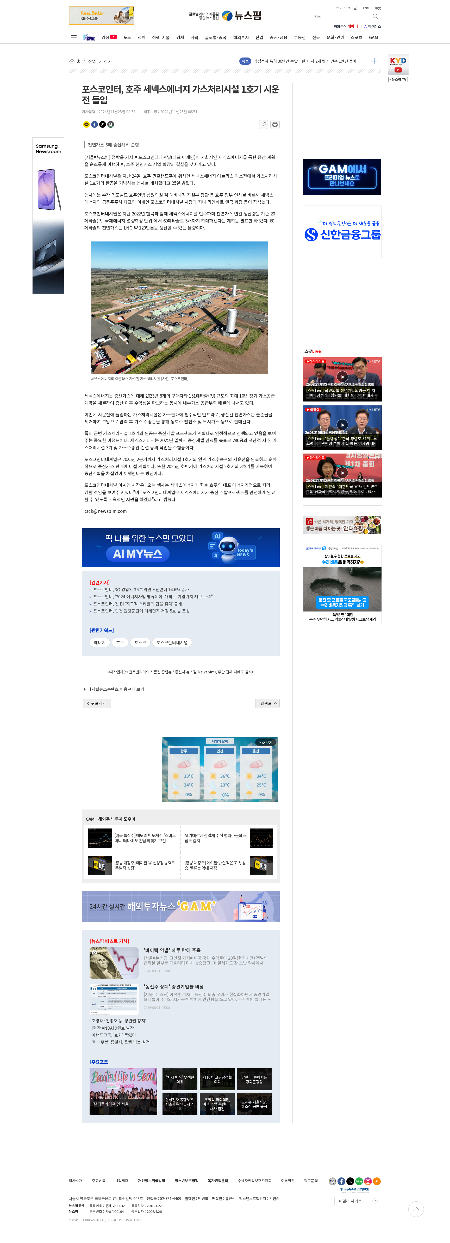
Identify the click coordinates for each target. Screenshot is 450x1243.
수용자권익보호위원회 (255, 1180)
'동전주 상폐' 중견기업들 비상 (174, 987)
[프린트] (275, 124)
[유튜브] (332, 1181)
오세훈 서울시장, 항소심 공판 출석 (254, 1104)
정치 (142, 37)
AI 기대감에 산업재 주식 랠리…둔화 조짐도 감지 (216, 838)
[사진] (114, 962)
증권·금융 (279, 37)
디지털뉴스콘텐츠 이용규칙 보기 (116, 689)
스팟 (312, 351)
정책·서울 (161, 37)
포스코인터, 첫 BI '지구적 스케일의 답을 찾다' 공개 (137, 604)
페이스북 (94, 124)
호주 (120, 642)
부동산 (300, 37)
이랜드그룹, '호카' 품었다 (114, 1035)
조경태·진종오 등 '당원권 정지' (119, 1020)
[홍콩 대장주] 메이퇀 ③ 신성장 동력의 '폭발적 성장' (144, 865)
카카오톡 (86, 124)
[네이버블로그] (359, 1181)
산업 (259, 37)
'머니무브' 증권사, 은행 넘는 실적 (121, 1042)
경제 (180, 37)
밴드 (110, 124)
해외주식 (346, 26)
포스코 (140, 642)
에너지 (100, 642)
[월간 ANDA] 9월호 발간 (113, 1028)
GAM (373, 37)
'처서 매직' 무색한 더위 (180, 1079)
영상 (105, 37)
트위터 (102, 124)
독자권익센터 (218, 1180)
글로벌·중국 (216, 37)
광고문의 (311, 1180)
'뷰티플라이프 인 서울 (111, 1103)
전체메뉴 (74, 37)
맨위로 (266, 703)
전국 (316, 37)
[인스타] (368, 1181)
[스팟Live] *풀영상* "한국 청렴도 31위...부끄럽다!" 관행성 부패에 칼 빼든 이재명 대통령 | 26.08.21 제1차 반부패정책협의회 (342, 440)
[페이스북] (341, 1181)
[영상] (342, 378)
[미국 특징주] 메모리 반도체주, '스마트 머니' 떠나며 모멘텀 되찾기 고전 (145, 838)
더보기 (374, 61)
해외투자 (241, 37)
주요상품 (98, 1180)
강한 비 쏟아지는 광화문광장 (254, 1079)
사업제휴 (121, 1180)
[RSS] (377, 1181)
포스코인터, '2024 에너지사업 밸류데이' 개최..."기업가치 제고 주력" (153, 596)
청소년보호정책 (186, 1180)
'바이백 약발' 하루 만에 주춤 (172, 950)
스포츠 (356, 37)
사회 (194, 37)
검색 (376, 16)
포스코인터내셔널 (172, 642)
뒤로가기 (98, 703)
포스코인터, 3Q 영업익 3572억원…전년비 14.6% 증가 (141, 589)
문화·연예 (335, 37)
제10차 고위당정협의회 (217, 1079)
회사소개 (75, 1180)
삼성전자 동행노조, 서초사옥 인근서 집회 (180, 1104)
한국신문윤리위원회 (354, 1190)
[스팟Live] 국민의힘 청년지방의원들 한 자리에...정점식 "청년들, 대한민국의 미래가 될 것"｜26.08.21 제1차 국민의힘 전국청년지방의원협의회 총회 (342, 392)
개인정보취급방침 (151, 1180)
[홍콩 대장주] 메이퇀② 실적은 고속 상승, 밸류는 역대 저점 (215, 865)
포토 (127, 37)
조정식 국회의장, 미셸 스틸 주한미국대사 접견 (217, 1104)
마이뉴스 (373, 26)
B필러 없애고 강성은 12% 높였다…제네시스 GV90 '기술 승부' (305, 62)
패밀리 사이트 (350, 1201)
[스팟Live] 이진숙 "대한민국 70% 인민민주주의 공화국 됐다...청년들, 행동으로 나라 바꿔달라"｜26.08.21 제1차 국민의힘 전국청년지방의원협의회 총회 (342, 488)
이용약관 (288, 1180)
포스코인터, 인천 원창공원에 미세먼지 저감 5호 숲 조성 (141, 611)
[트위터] (350, 1181)
